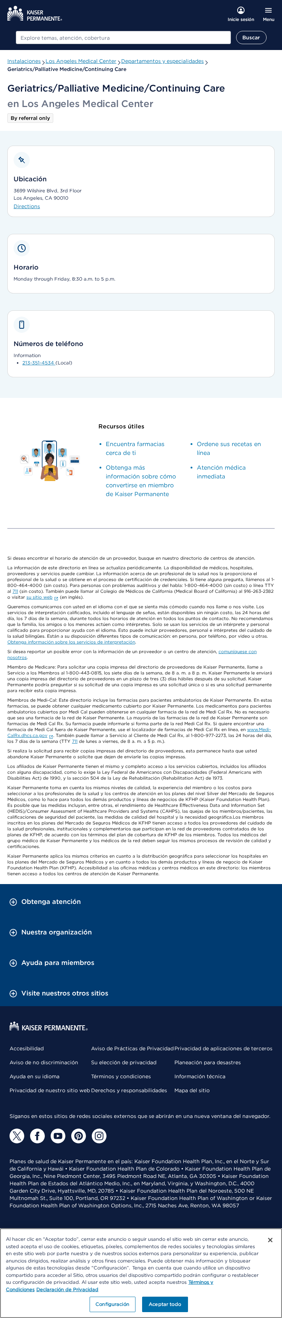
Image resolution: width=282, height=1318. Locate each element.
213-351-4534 (38, 363)
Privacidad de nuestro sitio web (50, 1090)
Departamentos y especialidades (162, 61)
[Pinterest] (78, 1136)
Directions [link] (27, 206)
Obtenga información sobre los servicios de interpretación (71, 642)
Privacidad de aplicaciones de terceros (223, 1048)
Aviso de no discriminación (44, 1062)
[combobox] (123, 37)
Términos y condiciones (121, 1076)
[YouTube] (58, 1136)
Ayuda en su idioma (34, 1076)
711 (15, 591)
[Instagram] (99, 1136)
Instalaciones (24, 61)
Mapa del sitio (192, 1090)
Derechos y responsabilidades (129, 1090)
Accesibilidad (27, 1048)
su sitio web (39, 597)
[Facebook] (37, 1136)
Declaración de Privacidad (67, 1289)
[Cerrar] (270, 1240)
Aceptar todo (165, 1304)
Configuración (112, 1304)
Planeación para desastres (207, 1062)
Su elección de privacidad (123, 1062)
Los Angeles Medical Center (81, 61)
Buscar (251, 37)
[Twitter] (17, 1136)
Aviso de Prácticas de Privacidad (132, 1048)
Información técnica (199, 1076)
